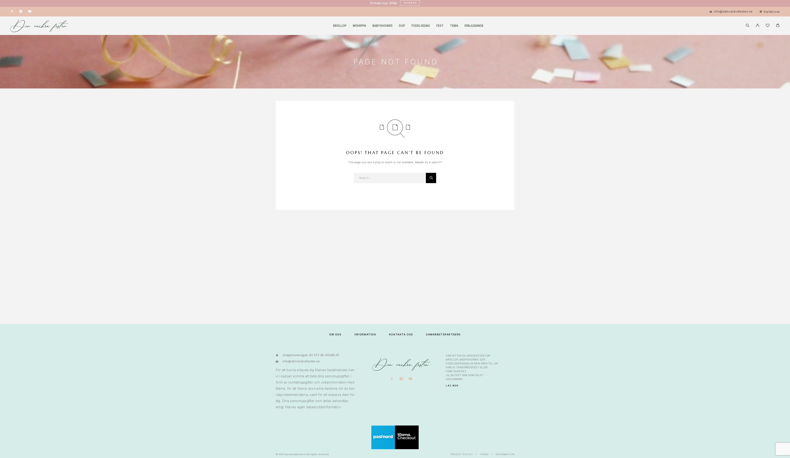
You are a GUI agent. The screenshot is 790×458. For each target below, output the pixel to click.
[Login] (758, 25)
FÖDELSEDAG (420, 25)
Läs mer (452, 385)
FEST (440, 25)
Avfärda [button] (410, 3)
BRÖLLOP (339, 25)
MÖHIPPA (359, 25)
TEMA (454, 25)
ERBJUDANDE (474, 25)
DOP (402, 25)
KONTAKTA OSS (401, 334)
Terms (484, 454)
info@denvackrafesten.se (733, 11)
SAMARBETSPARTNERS (443, 334)
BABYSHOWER (382, 25)
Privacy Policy (462, 454)
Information (505, 454)
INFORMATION (365, 334)
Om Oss (335, 334)
